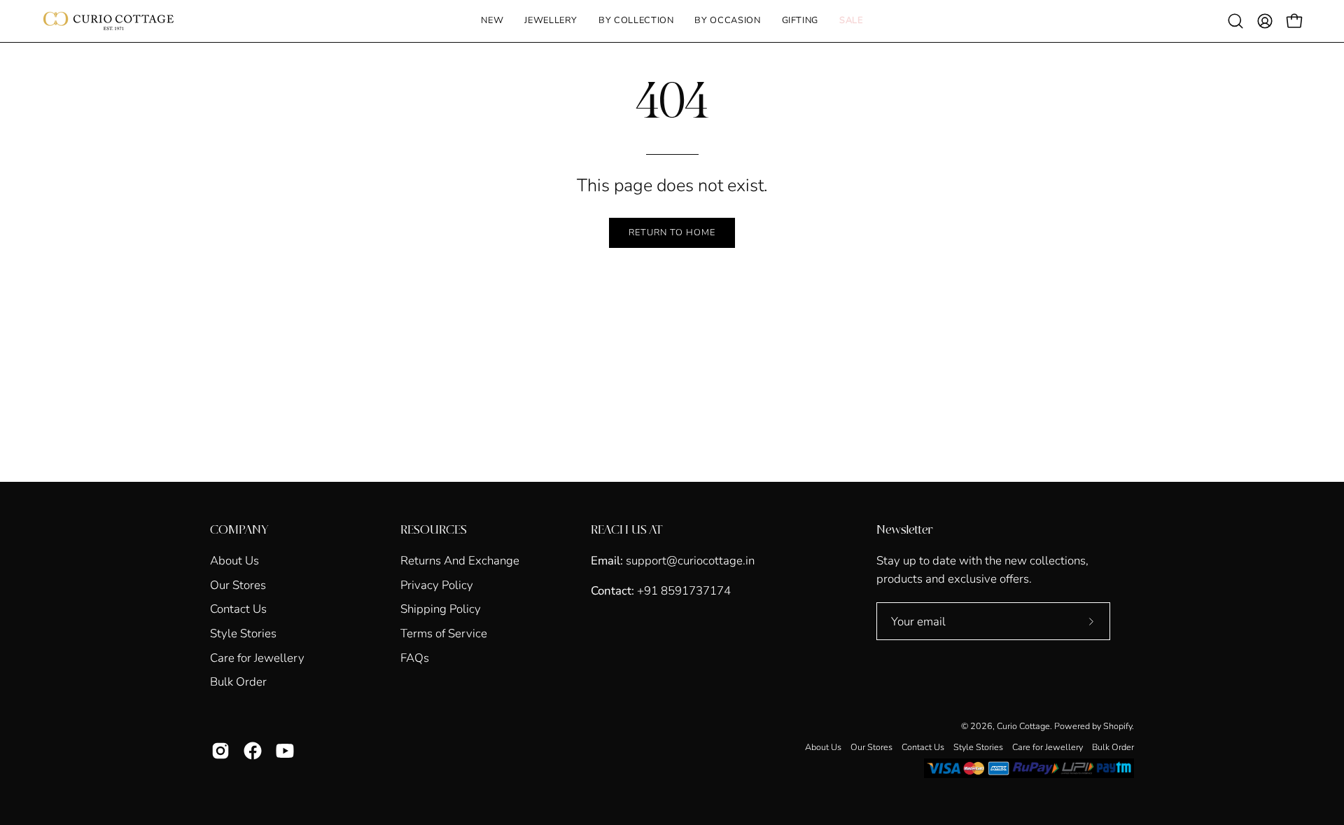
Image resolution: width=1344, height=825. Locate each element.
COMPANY (239, 530)
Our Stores (238, 584)
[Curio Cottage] (108, 21)
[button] (551, 21)
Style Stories (243, 633)
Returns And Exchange (459, 561)
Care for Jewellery (257, 657)
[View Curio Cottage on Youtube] (284, 750)
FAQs (414, 657)
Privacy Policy (436, 584)
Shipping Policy (440, 609)
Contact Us (238, 609)
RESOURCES (433, 530)
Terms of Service (443, 633)
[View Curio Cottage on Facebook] (252, 750)
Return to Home (672, 232)
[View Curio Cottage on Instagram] (220, 750)
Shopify (1117, 726)
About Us (234, 561)
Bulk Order (238, 682)
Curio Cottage (1023, 726)
